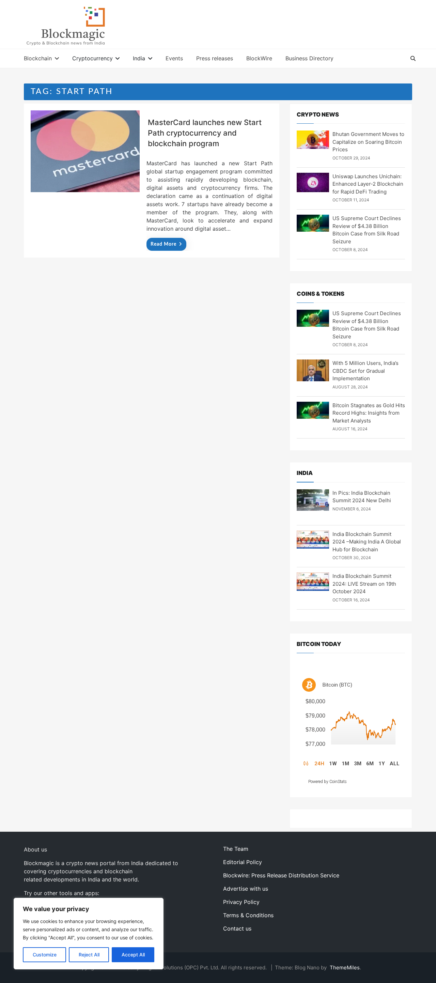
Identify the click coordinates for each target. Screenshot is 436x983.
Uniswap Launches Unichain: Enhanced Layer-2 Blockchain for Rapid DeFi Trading (367, 184)
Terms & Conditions (248, 915)
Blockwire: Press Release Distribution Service (281, 875)
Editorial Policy (242, 862)
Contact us (237, 928)
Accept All (133, 954)
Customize (45, 954)
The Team (235, 848)
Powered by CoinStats (327, 781)
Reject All (89, 954)
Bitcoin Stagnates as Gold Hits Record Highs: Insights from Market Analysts (368, 413)
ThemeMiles (345, 967)
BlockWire (259, 58)
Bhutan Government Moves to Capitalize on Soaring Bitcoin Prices (368, 142)
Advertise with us (245, 888)
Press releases (214, 58)
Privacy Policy (241, 901)
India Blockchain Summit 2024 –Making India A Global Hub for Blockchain (366, 542)
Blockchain (38, 58)
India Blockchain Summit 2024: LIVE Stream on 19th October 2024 (364, 584)
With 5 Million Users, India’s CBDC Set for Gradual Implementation (365, 371)
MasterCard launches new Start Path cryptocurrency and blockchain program (205, 133)
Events (174, 58)
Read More (163, 244)
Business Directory (309, 58)
